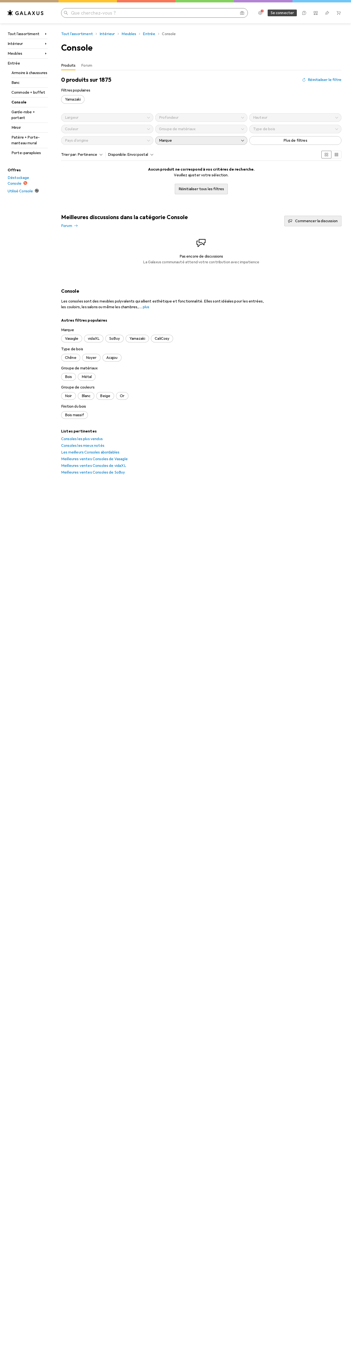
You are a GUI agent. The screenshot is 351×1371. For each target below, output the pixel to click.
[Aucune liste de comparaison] (315, 13)
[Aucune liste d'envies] (327, 13)
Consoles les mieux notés (82, 445)
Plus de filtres (295, 140)
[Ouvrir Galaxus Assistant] (304, 13)
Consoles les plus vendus (82, 439)
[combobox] (89, 155)
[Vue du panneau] (326, 154)
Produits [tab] (68, 65)
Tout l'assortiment (23, 34)
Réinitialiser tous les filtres (201, 189)
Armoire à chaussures (29, 72)
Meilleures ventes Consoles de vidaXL (93, 465)
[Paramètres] (260, 13)
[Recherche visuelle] (242, 13)
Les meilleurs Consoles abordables (90, 452)
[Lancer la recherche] (66, 13)
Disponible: (117, 154)
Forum (66, 225)
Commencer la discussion (316, 221)
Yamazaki (73, 99)
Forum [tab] (86, 65)
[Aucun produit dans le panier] (338, 13)
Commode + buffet (28, 92)
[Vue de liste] (336, 154)
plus (146, 307)
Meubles (15, 53)
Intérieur (15, 43)
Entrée (14, 63)
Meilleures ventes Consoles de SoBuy (93, 472)
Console (19, 102)
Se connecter (282, 13)
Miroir (16, 127)
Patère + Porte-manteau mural (25, 140)
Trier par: (69, 154)
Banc (15, 82)
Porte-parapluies (26, 153)
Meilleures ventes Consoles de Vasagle (94, 459)
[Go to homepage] (25, 12)
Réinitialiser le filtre (324, 80)
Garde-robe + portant (23, 115)
